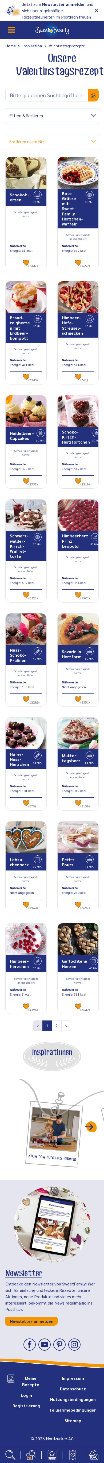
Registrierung (26, 1405)
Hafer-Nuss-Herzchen (19, 759)
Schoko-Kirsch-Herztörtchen (76, 437)
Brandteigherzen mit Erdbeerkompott (20, 328)
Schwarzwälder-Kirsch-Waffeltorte (19, 546)
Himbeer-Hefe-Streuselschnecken (72, 325)
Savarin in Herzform (72, 654)
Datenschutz (73, 1388)
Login (26, 1395)
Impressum (73, 1378)
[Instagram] (74, 1344)
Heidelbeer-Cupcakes (22, 435)
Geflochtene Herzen (74, 963)
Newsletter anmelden (64, 4)
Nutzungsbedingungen (73, 1399)
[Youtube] (44, 1344)
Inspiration (32, 45)
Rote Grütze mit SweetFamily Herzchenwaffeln (72, 209)
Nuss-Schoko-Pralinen (18, 655)
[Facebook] (29, 1344)
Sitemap (73, 1420)
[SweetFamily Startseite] (52, 30)
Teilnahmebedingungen (73, 1410)
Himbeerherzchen (19, 963)
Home (10, 45)
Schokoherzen (19, 197)
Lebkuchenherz (19, 862)
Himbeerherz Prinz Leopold (75, 541)
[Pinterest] (59, 1344)
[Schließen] (96, 10)
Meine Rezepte (30, 1381)
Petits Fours (68, 862)
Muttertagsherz (71, 758)
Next (91, 1127)
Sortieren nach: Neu (27, 141)
